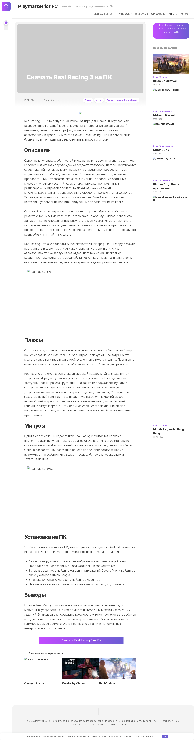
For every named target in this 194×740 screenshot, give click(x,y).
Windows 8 (141, 14)
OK (165, 736)
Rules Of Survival (165, 81)
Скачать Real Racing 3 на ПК (81, 640)
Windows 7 (125, 14)
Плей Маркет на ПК (104, 14)
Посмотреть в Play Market (122, 100)
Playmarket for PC (38, 6)
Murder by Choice (73, 683)
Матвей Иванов (52, 100)
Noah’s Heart (107, 683)
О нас (184, 14)
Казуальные (166, 180)
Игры (171, 14)
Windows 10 (158, 14)
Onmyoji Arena (34, 683)
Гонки (88, 100)
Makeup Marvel (164, 115)
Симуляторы (166, 111)
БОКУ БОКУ (161, 149)
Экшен (163, 77)
